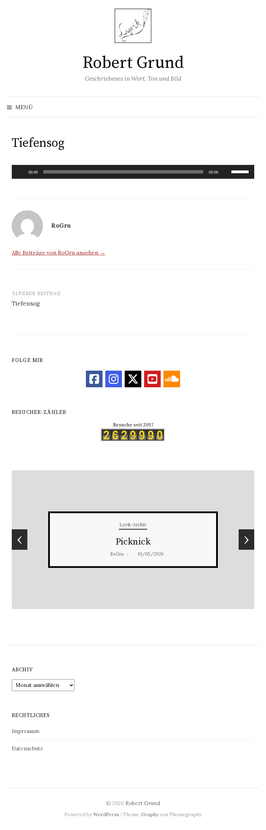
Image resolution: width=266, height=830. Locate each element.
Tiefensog (26, 303)
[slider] (241, 171)
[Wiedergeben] (20, 171)
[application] (133, 172)
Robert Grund (133, 63)
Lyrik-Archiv (133, 525)
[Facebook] (94, 379)
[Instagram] (113, 379)
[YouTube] (152, 379)
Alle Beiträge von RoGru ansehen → (58, 252)
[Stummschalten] (225, 171)
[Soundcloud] (171, 379)
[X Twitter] (133, 379)
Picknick (133, 542)
